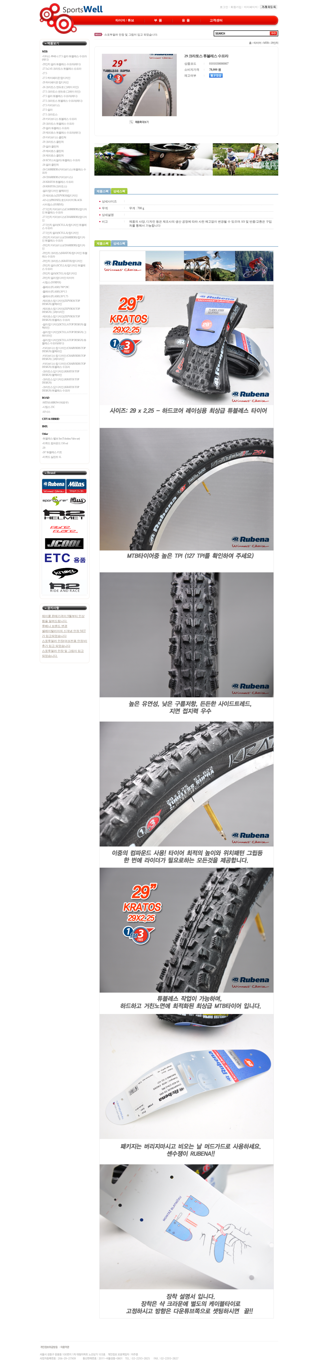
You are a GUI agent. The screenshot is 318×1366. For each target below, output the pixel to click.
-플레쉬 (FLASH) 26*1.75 (55, 296)
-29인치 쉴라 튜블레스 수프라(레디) (61, 64)
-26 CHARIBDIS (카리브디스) (57, 177)
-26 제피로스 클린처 (53, 155)
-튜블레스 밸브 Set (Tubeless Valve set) (61, 438)
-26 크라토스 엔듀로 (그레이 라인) (60, 87)
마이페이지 (251, 6)
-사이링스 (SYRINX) (52, 204)
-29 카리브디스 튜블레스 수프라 (59, 118)
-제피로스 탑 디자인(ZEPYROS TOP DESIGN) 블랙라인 (61, 302)
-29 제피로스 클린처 (53, 150)
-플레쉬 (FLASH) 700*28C (55, 287)
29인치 (274, 42)
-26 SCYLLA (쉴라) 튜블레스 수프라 (61, 160)
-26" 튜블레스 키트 (52, 452)
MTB (266, 42)
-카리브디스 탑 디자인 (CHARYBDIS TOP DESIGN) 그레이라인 (63, 357)
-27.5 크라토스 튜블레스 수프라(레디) (62, 100)
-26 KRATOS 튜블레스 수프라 (57, 181)
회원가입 (236, 6)
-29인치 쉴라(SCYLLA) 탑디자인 (59, 273)
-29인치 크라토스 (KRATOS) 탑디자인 (62, 260)
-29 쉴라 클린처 (50, 146)
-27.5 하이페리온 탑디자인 (56, 77)
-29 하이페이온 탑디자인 (55, 82)
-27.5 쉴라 (47, 109)
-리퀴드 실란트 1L (51, 456)
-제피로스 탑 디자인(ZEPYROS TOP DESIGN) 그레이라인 (61, 310)
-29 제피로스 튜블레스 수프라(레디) (61, 132)
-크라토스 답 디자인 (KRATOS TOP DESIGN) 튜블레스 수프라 (60, 389)
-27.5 (44, 73)
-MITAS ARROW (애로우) (55, 402)
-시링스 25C (48, 406)
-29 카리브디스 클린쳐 (54, 137)
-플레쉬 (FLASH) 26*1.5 (54, 291)
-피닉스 (46, 411)
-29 (43, 447)
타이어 (257, 42)
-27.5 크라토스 (49, 114)
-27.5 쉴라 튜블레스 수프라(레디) (59, 96)
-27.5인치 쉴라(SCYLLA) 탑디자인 (60, 232)
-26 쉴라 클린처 (50, 164)
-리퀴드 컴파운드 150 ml (55, 443)
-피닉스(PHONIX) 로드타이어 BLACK (62, 199)
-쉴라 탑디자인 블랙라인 (55, 190)
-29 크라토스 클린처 (53, 141)
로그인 (224, 6)
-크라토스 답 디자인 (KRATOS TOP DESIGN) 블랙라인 (60, 373)
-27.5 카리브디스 (51, 105)
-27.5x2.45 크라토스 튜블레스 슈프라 (61, 68)
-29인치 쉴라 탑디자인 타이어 (58, 277)
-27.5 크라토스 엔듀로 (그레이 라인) (61, 91)
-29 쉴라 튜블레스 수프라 (55, 128)
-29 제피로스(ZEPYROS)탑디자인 (60, 195)
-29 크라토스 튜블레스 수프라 (58, 123)
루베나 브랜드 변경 (116, 34)
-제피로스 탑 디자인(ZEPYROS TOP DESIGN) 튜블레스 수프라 (61, 318)
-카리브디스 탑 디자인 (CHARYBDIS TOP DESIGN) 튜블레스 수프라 (63, 365)
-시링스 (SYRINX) (51, 282)
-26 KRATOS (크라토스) (54, 186)
